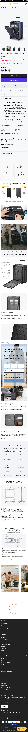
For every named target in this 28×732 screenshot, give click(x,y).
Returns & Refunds (5, 662)
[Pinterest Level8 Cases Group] (8, 713)
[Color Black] (6, 70)
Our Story (3, 637)
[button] (2, 3)
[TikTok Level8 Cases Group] (17, 713)
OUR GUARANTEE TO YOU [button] (10, 153)
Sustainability (4, 640)
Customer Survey (5, 687)
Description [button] (7, 98)
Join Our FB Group (5, 689)
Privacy (3, 650)
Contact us (4, 664)
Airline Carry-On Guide (6, 679)
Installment (4, 685)
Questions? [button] (7, 160)
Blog (2, 642)
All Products (4, 623)
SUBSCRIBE (14, 380)
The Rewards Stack (5, 644)
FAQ (2, 667)
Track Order (4, 669)
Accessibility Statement (7, 671)
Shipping (3, 658)
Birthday (6, 363)
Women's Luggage (5, 628)
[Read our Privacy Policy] (23, 377)
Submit (4, 706)
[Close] (25, 345)
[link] (14, 1)
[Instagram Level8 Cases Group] (11, 713)
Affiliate (3, 646)
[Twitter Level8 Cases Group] (5, 713)
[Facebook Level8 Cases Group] (2, 713)
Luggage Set (4, 625)
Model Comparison (5, 681)
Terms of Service (5, 648)
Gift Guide (3, 683)
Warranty (3, 660)
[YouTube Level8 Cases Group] (14, 713)
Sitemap (3, 630)
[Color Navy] (2, 70)
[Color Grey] (9, 70)
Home (2, 7)
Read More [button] (3, 94)
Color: (4, 67)
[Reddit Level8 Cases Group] (19, 713)
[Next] (25, 579)
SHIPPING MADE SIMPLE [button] (10, 157)
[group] (14, 91)
